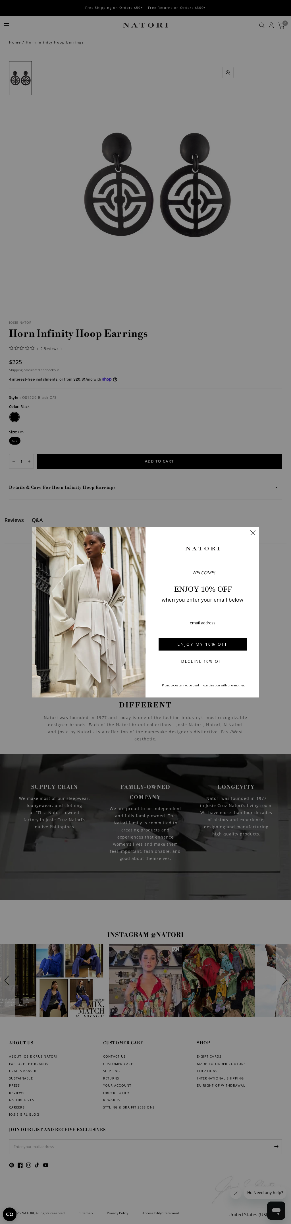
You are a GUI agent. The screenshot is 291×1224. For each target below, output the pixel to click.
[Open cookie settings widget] (9, 1214)
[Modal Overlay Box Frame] (145, 612)
